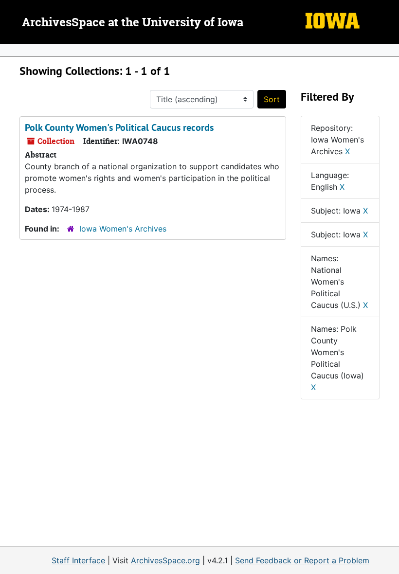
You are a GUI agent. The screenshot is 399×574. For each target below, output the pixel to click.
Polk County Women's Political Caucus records (119, 127)
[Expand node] (389, 50)
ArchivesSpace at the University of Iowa (132, 23)
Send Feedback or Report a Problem (302, 560)
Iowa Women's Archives (122, 228)
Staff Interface (78, 560)
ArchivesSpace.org (165, 560)
